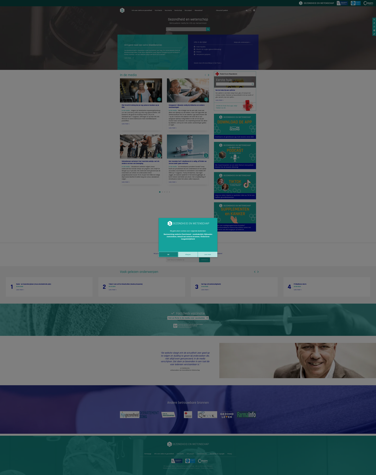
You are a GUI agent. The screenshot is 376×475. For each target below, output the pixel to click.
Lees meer (207, 254)
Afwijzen (188, 254)
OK (168, 254)
